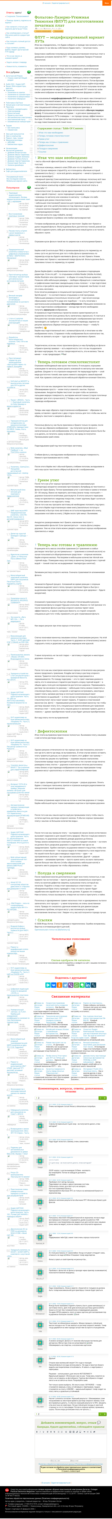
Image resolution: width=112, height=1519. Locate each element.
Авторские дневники (19, 150)
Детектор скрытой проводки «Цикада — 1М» (19, 536)
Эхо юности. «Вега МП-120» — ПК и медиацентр (18, 619)
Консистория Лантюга (20, 163)
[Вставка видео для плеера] (73, 1431)
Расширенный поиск (15, 177)
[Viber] (70, 985)
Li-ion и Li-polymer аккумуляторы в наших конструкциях (18, 321)
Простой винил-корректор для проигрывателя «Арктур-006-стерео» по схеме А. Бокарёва (16, 362)
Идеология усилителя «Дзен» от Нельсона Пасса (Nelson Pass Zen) (17, 557)
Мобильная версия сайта (17, 181)
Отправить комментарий (71, 1469)
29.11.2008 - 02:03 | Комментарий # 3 (61, 1139)
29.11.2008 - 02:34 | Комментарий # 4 (61, 1157)
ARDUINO (20, 142)
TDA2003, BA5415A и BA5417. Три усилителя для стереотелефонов (20, 767)
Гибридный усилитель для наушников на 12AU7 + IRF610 (19, 1112)
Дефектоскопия (46, 145)
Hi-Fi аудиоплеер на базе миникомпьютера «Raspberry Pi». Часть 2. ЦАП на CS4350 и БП (18, 971)
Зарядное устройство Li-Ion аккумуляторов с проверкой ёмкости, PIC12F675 (18, 677)
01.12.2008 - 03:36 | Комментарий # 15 (61, 1356)
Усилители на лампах (20, 92)
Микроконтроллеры (19, 140)
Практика (19, 107)
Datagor (48, 28)
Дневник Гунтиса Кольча (20, 159)
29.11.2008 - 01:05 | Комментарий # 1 (61, 1104)
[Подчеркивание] (43, 1431)
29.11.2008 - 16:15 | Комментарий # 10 (61, 1268)
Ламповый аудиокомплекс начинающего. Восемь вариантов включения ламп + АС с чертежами (18, 197)
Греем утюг (43, 139)
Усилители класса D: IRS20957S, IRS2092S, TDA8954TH (19, 600)
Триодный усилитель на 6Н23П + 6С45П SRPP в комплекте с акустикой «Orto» (18, 1253)
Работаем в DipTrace (19, 103)
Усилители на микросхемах (20, 97)
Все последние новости (16, 179)
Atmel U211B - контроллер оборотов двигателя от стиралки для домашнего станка (18, 885)
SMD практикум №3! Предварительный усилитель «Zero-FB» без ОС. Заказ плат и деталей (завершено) (17, 515)
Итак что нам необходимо (50, 133)
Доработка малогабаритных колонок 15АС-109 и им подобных (17, 340)
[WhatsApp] (76, 985)
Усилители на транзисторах (20, 95)
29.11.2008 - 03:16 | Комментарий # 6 (61, 1198)
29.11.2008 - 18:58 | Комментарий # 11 (61, 1286)
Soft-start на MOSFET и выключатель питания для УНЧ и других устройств (18, 384)
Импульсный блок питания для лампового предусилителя (16, 493)
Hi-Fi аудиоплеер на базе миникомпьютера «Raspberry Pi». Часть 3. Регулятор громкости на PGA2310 (18, 744)
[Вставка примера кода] (87, 1431)
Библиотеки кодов (20, 144)
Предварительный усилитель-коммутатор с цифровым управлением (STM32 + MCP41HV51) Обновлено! (18, 254)
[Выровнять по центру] (51, 1431)
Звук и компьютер (19, 136)
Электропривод (20, 111)
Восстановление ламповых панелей (16, 215)
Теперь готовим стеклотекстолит (54, 136)
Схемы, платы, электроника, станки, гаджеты (7, 1490)
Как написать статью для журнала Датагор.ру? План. (16, 28)
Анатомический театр (19, 119)
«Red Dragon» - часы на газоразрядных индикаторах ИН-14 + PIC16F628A (18, 906)
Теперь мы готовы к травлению (53, 142)
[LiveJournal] (93, 985)
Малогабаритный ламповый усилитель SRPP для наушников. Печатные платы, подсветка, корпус (18, 579)
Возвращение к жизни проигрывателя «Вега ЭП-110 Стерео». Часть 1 (18, 1132)
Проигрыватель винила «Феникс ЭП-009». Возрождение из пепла (20, 657)
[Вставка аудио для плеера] (77, 1431)
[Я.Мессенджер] (48, 985)
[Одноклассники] (59, 985)
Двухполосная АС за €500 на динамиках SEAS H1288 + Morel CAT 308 (17, 1232)
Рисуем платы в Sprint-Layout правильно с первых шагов (18, 233)
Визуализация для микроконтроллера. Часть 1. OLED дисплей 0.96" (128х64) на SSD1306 (18, 639)
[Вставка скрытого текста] (94, 1431)
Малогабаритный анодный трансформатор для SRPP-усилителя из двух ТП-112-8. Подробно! (17, 1043)
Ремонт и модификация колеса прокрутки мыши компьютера (17, 950)
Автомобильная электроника (20, 117)
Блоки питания (20, 113)
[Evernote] (82, 985)
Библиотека (19, 169)
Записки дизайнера (20, 165)
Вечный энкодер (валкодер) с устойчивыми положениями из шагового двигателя (18, 300)
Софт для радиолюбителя (19, 171)
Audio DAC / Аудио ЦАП (19, 84)
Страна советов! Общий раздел (20, 79)
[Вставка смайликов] (66, 1431)
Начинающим (59, 31)
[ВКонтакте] (53, 985)
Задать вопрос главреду (16, 62)
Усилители (19, 90)
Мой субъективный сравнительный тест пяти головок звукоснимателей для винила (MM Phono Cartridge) (17, 862)
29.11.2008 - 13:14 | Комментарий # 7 (61, 1216)
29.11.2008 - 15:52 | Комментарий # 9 (61, 1251)
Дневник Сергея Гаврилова (20, 161)
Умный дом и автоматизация (19, 105)
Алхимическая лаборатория (20, 122)
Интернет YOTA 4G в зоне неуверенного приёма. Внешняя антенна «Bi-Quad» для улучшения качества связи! (18, 788)
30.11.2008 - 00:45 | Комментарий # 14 (61, 1339)
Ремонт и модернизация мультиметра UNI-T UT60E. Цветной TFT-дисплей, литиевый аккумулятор (16, 1067)
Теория (19, 126)
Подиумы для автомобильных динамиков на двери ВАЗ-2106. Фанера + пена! (17, 1151)
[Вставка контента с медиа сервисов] (80, 1431)
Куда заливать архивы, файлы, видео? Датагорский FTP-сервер (16, 50)
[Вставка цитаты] (84, 1431)
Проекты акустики (20, 115)
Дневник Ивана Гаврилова (20, 155)
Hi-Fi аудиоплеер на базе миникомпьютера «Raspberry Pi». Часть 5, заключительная (18, 720)
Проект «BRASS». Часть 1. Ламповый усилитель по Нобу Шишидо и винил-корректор (18, 403)
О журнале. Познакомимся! (17, 16)
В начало (47, 3)
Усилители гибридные (20, 99)
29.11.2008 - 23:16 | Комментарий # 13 (61, 1321)
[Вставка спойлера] (91, 1431)
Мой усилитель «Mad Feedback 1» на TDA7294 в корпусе (19, 450)
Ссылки (42, 152)
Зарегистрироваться (60, 3)
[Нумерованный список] (61, 1431)
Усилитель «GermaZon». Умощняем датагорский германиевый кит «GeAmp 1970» (18, 471)
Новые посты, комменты (16, 66)
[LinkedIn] (87, 985)
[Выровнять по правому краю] (54, 1431)
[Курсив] (40, 1431)
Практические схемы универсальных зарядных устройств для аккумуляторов (17, 1192)
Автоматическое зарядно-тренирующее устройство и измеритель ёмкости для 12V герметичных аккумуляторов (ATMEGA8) (18, 810)
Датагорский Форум (19, 76)
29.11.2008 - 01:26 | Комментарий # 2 (61, 1122)
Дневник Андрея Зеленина (20, 157)
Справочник (20, 130)
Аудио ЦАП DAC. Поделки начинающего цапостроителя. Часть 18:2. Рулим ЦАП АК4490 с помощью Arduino (18, 1212)
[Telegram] (65, 985)
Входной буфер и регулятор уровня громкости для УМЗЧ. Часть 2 (18, 929)
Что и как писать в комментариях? (13, 57)
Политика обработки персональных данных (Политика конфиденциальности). (71, 1464)
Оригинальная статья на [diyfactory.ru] (52, 930)
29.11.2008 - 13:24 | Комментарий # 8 (61, 1233)
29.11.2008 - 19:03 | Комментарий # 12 (61, 1304)
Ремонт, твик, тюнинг (19, 138)
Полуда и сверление (48, 148)
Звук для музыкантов (19, 134)
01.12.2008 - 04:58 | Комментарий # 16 (61, 1396)
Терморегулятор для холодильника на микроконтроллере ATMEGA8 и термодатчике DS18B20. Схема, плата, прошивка (17, 426)
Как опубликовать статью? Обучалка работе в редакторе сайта (17, 35)
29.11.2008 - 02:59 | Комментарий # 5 (61, 1180)
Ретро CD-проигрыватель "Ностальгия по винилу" (20, 1175)
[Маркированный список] (58, 1431)
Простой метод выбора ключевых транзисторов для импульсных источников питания (18, 278)
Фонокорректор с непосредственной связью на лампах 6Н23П (16, 1092)
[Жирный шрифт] (36, 1431)
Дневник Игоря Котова (20, 153)
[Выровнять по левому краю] (47, 1431)
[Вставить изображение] (70, 1431)
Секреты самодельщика (43, 31)
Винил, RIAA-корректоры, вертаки (19, 87)
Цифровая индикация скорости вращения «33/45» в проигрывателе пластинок (18, 992)
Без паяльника (20, 128)
